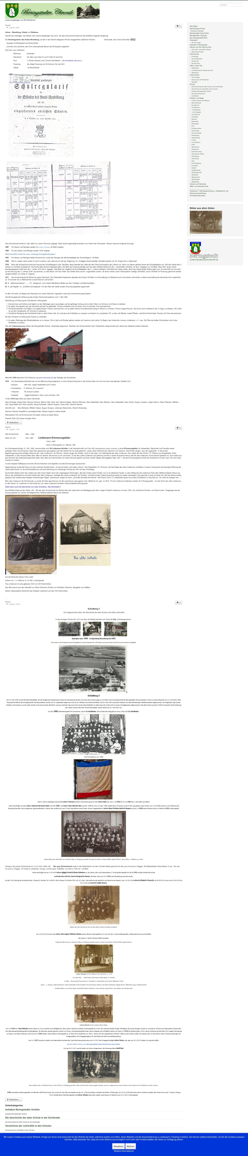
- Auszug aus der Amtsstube (200, 80)
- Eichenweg (194, 124)
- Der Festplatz (196, 112)
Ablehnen (130, 1146)
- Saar (193, 161)
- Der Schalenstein (196, 59)
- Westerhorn (195, 73)
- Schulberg (194, 165)
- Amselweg (194, 117)
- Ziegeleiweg (195, 182)
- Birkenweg (194, 121)
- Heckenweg (195, 131)
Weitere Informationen (124, 1151)
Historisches (194, 54)
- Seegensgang (195, 170)
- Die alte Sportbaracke (198, 93)
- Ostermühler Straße (197, 154)
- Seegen (193, 168)
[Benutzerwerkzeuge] (178, 26)
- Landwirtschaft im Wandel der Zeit (202, 70)
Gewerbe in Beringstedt (198, 45)
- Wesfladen (194, 175)
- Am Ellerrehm (195, 107)
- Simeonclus (195, 61)
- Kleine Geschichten (197, 52)
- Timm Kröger (195, 77)
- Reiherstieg (195, 158)
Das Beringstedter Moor (198, 38)
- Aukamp (194, 119)
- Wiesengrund (195, 177)
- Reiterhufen (195, 68)
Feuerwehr (193, 40)
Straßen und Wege (197, 98)
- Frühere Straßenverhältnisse (200, 100)
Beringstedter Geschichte (199, 33)
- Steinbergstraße (196, 172)
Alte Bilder (193, 26)
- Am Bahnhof (195, 105)
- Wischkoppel (195, 179)
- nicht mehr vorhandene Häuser (201, 49)
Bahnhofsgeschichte (197, 28)
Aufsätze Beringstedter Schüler (22, 1109)
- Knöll (193, 144)
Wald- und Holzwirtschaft (199, 186)
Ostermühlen (194, 75)
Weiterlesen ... (14, 422)
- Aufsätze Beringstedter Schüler (201, 91)
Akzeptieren (118, 1146)
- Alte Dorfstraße (196, 103)
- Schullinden (195, 96)
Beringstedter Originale (198, 35)
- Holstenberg (195, 135)
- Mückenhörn (195, 147)
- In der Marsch (195, 142)
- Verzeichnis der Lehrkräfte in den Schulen (204, 89)
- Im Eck (193, 140)
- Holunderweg (195, 138)
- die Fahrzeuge (196, 42)
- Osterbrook (195, 149)
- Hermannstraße (196, 133)
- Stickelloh (194, 82)
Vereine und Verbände (198, 184)
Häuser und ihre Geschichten (200, 47)
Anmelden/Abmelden (197, 195)
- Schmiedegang (196, 163)
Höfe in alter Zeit (196, 65)
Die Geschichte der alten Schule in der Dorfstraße (32, 1117)
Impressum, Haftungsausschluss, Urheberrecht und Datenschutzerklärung (209, 192)
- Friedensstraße (196, 128)
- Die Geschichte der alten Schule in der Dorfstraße (207, 86)
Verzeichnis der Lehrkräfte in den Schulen (28, 1125)
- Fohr (193, 126)
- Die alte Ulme (195, 63)
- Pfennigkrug (195, 156)
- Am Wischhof (195, 114)
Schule (192, 84)
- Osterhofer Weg (196, 151)
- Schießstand (196, 110)
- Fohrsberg (194, 56)
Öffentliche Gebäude (197, 31)
